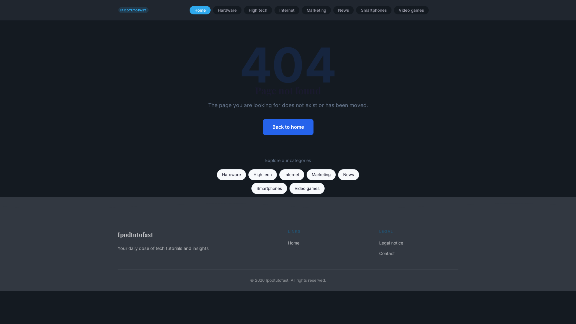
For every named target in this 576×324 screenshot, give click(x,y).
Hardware (227, 10)
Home (200, 10)
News (343, 10)
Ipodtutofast (135, 234)
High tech (258, 10)
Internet (287, 10)
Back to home (288, 127)
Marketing (316, 10)
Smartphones (374, 10)
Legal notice (391, 242)
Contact (387, 253)
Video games (411, 10)
